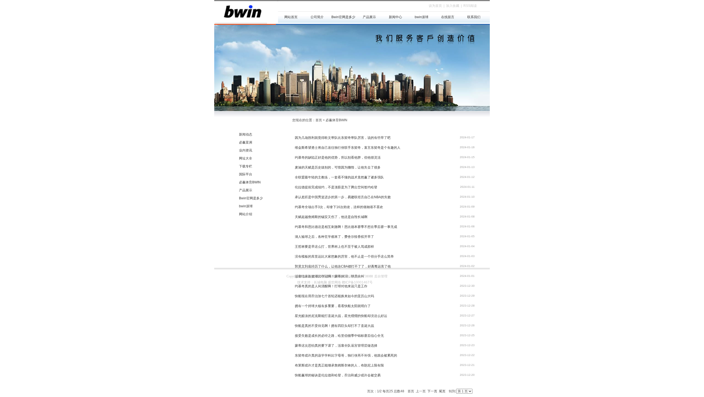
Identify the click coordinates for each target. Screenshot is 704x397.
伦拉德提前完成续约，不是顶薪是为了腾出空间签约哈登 (336, 187)
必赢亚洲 (245, 142)
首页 (318, 120)
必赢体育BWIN (250, 182)
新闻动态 (245, 134)
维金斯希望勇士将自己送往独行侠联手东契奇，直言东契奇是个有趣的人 (347, 148)
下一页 (432, 391)
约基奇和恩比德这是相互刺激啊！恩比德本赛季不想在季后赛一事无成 (346, 227)
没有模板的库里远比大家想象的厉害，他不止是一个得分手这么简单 (344, 256)
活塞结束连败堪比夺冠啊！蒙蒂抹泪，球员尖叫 (329, 276)
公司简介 (317, 17)
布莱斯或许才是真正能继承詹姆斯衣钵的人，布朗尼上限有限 (339, 365)
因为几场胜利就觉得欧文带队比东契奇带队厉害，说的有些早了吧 (343, 138)
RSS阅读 (470, 6)
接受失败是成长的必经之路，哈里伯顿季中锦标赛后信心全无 (339, 336)
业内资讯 (245, 150)
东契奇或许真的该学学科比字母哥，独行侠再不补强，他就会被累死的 (346, 355)
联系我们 (473, 17)
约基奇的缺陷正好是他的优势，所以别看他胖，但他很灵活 (338, 157)
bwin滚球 (421, 17)
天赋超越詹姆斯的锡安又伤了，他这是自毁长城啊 (331, 217)
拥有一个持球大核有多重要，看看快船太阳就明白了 (333, 306)
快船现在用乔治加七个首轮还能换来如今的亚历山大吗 (334, 296)
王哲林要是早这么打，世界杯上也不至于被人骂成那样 (334, 247)
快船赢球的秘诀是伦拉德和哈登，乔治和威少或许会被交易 (338, 375)
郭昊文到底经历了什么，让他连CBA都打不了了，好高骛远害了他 (343, 266)
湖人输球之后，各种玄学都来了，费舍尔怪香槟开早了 (334, 237)
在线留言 (447, 17)
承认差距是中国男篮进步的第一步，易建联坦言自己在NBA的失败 (343, 197)
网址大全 (245, 158)
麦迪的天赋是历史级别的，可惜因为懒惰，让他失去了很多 (338, 167)
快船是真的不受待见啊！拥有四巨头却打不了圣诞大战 (334, 326)
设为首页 (435, 6)
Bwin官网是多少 (343, 17)
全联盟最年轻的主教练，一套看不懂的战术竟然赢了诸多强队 (339, 177)
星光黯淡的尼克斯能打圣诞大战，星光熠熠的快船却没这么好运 (341, 316)
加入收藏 (452, 6)
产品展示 (369, 17)
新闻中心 (395, 17)
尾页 (442, 391)
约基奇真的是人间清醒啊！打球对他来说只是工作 (331, 286)
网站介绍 (245, 214)
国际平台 (245, 174)
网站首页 (291, 17)
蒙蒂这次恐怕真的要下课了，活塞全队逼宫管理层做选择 (336, 346)
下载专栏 (245, 166)
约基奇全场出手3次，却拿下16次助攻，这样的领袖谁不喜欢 (339, 207)
